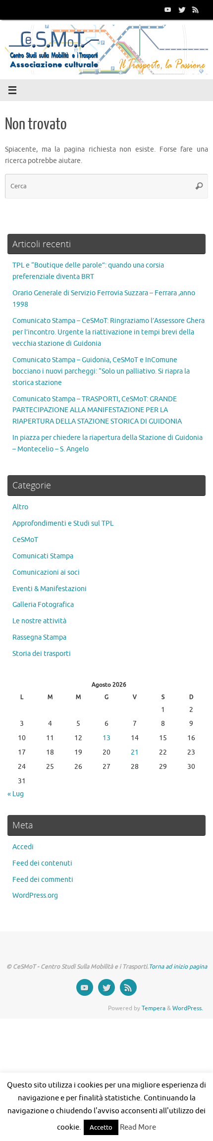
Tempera (153, 1008)
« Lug (15, 794)
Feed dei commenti (42, 879)
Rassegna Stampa (39, 637)
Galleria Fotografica (43, 604)
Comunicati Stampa (42, 556)
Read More (138, 1127)
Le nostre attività (39, 621)
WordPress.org (35, 895)
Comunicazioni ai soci (46, 572)
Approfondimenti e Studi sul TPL (62, 523)
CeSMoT (25, 540)
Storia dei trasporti (41, 654)
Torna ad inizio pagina (178, 967)
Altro (20, 507)
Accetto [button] (101, 1127)
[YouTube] (168, 9)
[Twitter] (182, 9)
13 (106, 738)
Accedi (23, 847)
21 (135, 752)
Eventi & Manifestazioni (49, 589)
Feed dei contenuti (42, 863)
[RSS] (196, 9)
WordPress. (187, 1008)
